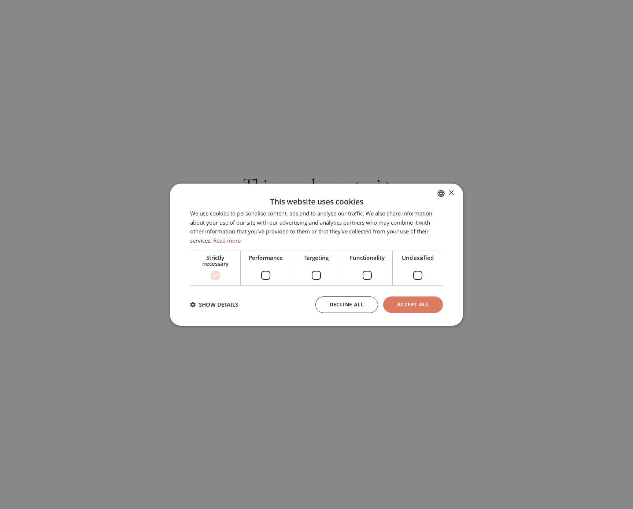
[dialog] (316, 254)
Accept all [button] (413, 304)
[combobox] (441, 193)
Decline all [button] (347, 304)
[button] (214, 304)
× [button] (451, 193)
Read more (227, 240)
